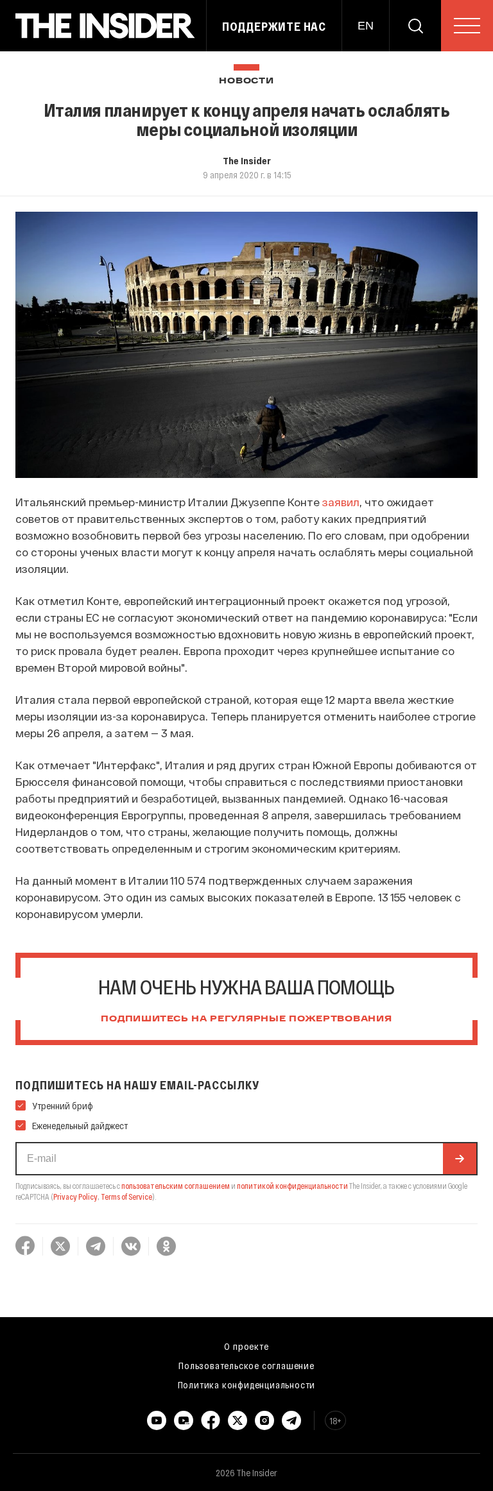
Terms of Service (126, 1196)
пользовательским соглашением (175, 1185)
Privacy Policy (75, 1196)
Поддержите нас (274, 26)
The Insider (247, 160)
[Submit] (459, 1158)
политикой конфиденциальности (292, 1185)
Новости (246, 81)
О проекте (246, 1346)
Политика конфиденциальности (247, 1384)
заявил (340, 501)
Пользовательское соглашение (246, 1365)
